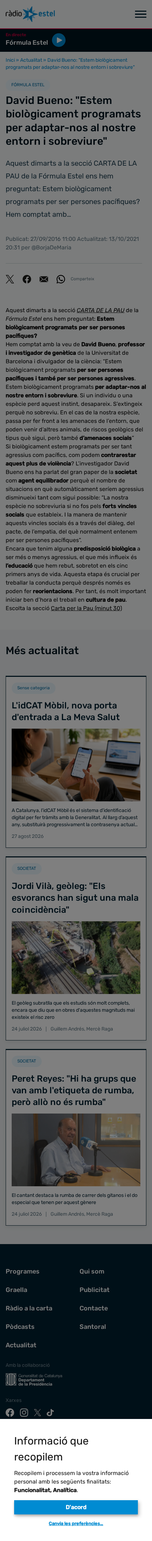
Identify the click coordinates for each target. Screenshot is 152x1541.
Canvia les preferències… (76, 1523)
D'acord (76, 1507)
